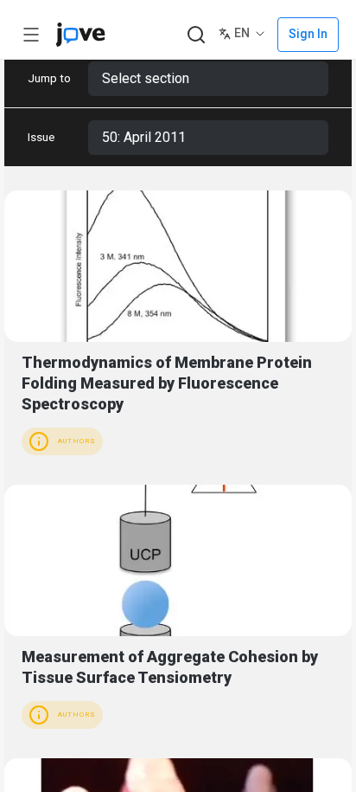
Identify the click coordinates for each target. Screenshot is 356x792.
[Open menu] (31, 34)
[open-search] (195, 35)
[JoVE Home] (80, 35)
